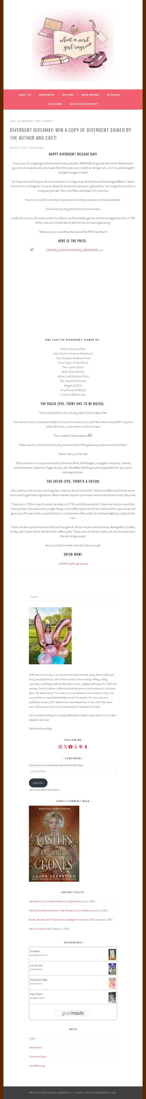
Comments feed (37, 1056)
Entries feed (35, 1047)
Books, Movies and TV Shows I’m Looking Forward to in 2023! (62, 919)
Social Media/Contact (84, 104)
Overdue (34, 951)
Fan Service (36, 965)
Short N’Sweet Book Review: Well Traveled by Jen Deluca (59, 910)
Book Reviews (90, 94)
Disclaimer (55, 104)
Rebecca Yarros (38, 998)
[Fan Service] (112, 973)
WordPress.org (37, 1065)
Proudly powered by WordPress (50, 1092)
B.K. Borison (37, 983)
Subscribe (38, 783)
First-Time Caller (38, 979)
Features (68, 94)
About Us (25, 94)
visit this (111, 168)
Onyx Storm (36, 994)
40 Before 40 (46, 94)
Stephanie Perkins (40, 955)
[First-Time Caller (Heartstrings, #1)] (112, 988)
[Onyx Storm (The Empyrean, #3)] (112, 1002)
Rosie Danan (37, 969)
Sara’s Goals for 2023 (40, 928)
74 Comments (36, 147)
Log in (32, 1038)
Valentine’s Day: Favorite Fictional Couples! (52, 901)
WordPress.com (105, 1092)
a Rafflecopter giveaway (73, 563)
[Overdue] (112, 959)
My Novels (113, 94)
